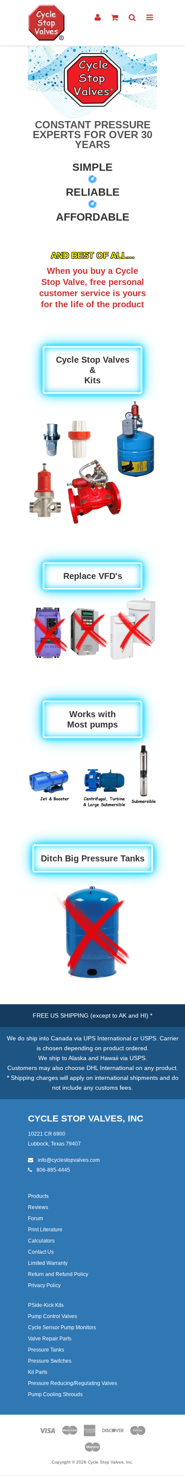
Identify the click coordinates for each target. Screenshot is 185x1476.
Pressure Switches (49, 1361)
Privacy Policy (44, 1285)
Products (38, 1196)
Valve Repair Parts (49, 1339)
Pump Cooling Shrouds (55, 1394)
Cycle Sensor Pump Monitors (62, 1327)
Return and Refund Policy (58, 1274)
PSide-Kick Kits (46, 1305)
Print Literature (45, 1230)
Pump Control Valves (52, 1316)
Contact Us (41, 1252)
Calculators (41, 1241)
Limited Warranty (48, 1263)
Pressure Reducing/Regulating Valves (72, 1383)
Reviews (38, 1207)
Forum (35, 1218)
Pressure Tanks (46, 1350)
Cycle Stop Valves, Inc (85, 1118)
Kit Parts (37, 1372)
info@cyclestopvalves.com (68, 1160)
